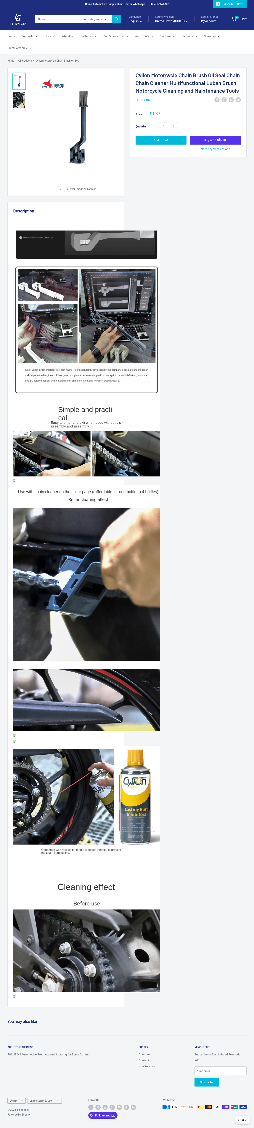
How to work (147, 1066)
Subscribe (206, 1082)
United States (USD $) (41, 1100)
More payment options (215, 148)
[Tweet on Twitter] (231, 99)
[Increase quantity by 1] (174, 126)
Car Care (165, 36)
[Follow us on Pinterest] (112, 1107)
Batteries (87, 36)
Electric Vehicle (17, 47)
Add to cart (161, 140)
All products (25, 60)
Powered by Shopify (18, 1114)
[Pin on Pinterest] (224, 99)
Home (11, 36)
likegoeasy (143, 99)
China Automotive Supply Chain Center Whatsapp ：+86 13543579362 (127, 4)
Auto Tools (142, 36)
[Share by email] (238, 99)
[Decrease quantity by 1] (154, 126)
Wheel (66, 36)
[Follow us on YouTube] (119, 1107)
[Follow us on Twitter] (98, 1107)
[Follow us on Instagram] (105, 1107)
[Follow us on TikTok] (126, 1107)
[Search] (116, 19)
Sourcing (210, 36)
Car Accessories (114, 36)
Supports (28, 36)
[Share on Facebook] (217, 99)
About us (144, 1054)
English (13, 1100)
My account (208, 21)
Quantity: (142, 126)
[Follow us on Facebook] (91, 1107)
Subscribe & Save (232, 4)
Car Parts (187, 36)
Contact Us (146, 1060)
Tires (47, 36)
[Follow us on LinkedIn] (133, 1107)
